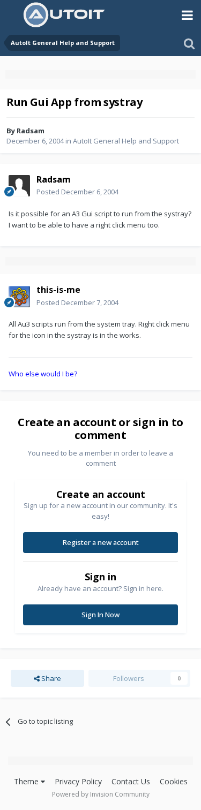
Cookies (174, 781)
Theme (27, 781)
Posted (77, 191)
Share (50, 678)
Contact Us (130, 781)
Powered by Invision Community (101, 794)
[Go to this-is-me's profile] (19, 296)
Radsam (30, 130)
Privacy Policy (78, 781)
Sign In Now (100, 614)
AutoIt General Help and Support (126, 141)
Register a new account (101, 542)
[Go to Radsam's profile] (19, 185)
